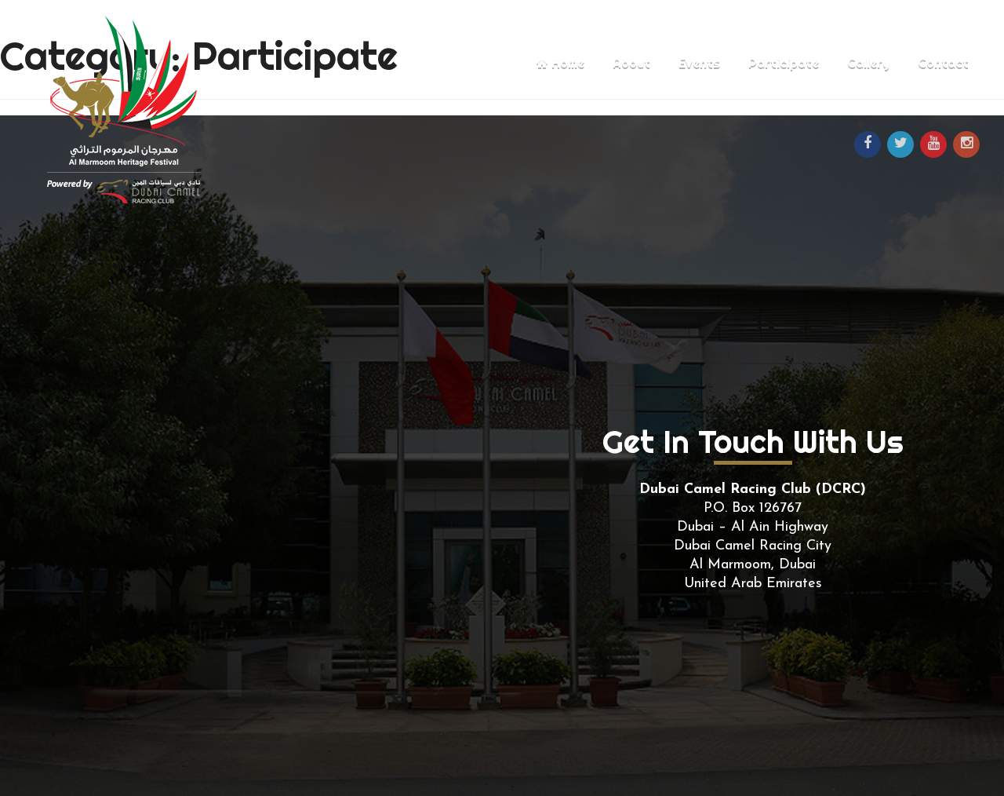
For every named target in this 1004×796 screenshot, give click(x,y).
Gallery (868, 63)
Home (566, 63)
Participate (783, 63)
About (631, 63)
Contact (943, 63)
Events (699, 63)
